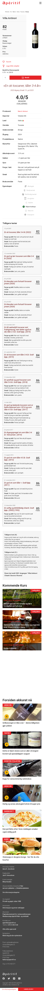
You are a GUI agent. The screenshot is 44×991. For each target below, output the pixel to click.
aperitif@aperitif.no (9, 923)
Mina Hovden (7, 882)
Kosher (30, 202)
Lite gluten (30, 198)
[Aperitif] (11, 3)
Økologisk (31, 186)
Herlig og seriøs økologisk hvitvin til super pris (21, 804)
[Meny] (40, 3)
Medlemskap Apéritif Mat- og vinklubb (15, 916)
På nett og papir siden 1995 (12, 901)
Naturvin (30, 211)
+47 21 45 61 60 (13, 925)
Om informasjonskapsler (11, 892)
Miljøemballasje (31, 206)
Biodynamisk (31, 190)
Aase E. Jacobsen (8, 869)
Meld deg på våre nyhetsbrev (12, 935)
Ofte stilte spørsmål (9, 929)
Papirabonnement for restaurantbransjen (16, 914)
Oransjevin (30, 215)
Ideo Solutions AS (13, 985)
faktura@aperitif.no (9, 959)
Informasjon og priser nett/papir (13, 908)
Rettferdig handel (30, 194)
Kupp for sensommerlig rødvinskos (17, 779)
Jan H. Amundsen (8, 875)
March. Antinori (23, 111)
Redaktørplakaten (23, 888)
